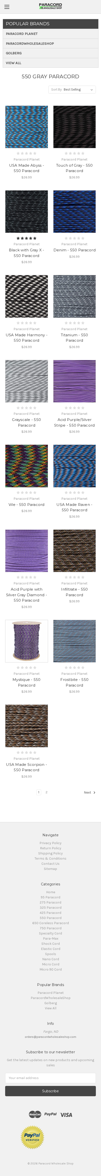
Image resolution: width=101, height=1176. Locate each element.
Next (88, 792)
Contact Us (50, 864)
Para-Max (50, 938)
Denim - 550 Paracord (74, 250)
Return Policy (50, 848)
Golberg (14, 53)
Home (50, 892)
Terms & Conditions (50, 858)
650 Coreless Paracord (50, 923)
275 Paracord (50, 902)
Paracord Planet (22, 33)
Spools (50, 954)
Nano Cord (50, 959)
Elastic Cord (50, 949)
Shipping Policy (50, 853)
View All (13, 63)
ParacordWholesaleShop (30, 43)
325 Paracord (51, 908)
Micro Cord (50, 964)
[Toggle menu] (6, 7)
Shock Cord (50, 944)
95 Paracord (50, 897)
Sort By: (56, 89)
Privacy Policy (50, 843)
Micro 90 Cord (50, 969)
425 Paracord (50, 913)
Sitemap (50, 869)
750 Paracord (51, 928)
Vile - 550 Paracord (27, 504)
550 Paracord (51, 918)
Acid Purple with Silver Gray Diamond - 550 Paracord (26, 595)
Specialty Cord (50, 933)
